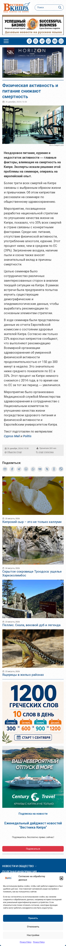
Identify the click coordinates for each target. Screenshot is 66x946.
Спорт (19, 452)
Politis (27, 436)
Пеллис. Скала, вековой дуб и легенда (31, 625)
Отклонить (33, 926)
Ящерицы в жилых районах (23, 675)
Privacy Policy (25, 942)
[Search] (60, 7)
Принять (33, 918)
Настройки (33, 935)
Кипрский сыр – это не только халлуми (32, 522)
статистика (49, 452)
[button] (61, 878)
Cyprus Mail (12, 436)
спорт (41, 452)
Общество (11, 452)
